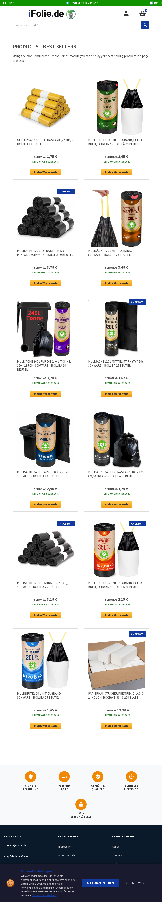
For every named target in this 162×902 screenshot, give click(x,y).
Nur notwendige (138, 883)
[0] (142, 14)
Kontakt (116, 846)
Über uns (117, 855)
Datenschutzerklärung (44, 895)
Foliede (46, 13)
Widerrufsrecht (67, 855)
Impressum (64, 846)
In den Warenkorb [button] (45, 172)
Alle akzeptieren (100, 883)
